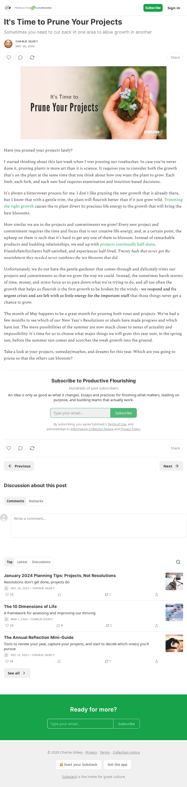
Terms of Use (117, 424)
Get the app (117, 764)
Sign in (174, 7)
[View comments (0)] (20, 57)
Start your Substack (80, 764)
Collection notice (126, 752)
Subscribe (153, 8)
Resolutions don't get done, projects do (36, 581)
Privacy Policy (130, 429)
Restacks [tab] (36, 501)
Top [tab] (9, 562)
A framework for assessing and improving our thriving (49, 612)
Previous (22, 466)
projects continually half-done (127, 244)
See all (14, 673)
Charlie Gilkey (27, 41)
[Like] (9, 57)
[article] (93, 585)
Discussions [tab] (41, 562)
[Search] (178, 562)
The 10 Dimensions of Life (30, 606)
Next (167, 466)
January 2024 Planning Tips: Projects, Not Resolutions (60, 575)
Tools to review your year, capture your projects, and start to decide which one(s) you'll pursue (76, 646)
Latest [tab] (22, 562)
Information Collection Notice (92, 429)
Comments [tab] (15, 501)
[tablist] (25, 501)
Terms (105, 752)
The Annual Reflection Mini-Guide (39, 637)
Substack (69, 776)
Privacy (91, 752)
